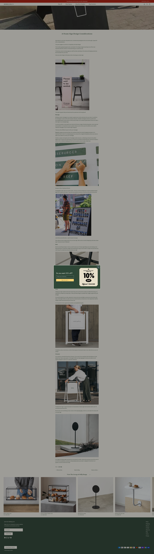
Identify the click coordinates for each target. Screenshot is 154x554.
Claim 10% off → (65, 280)
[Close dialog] (98, 267)
